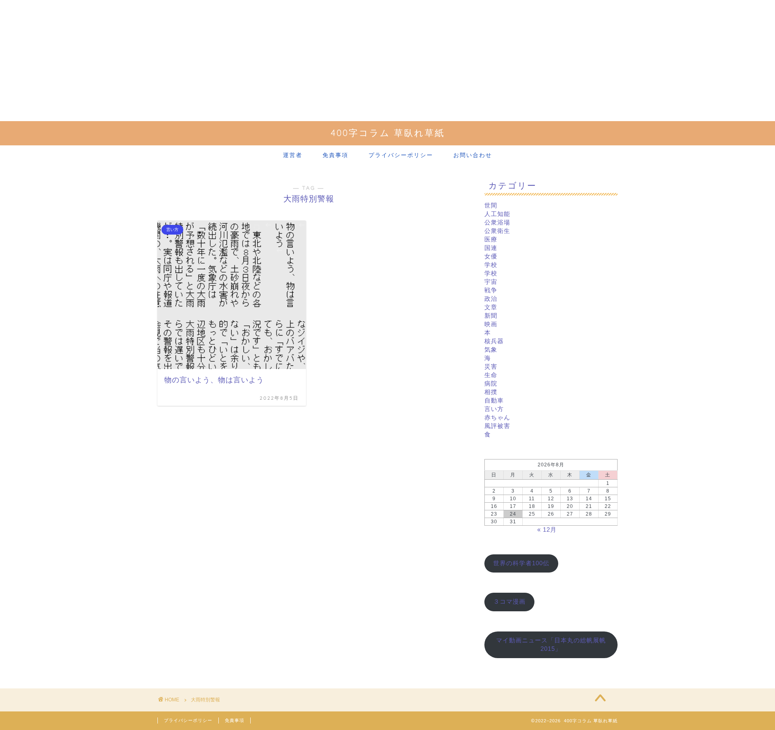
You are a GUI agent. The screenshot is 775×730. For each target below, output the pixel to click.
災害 (490, 366)
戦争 (490, 290)
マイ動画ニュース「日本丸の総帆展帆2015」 (551, 644)
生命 (490, 374)
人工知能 (497, 213)
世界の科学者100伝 (521, 563)
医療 (490, 239)
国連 (490, 247)
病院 (490, 383)
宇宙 (490, 281)
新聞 (490, 315)
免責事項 (335, 155)
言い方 (494, 408)
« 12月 (547, 529)
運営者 (292, 155)
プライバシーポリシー (401, 155)
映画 (490, 324)
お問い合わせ (472, 155)
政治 (490, 298)
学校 (490, 264)
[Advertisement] (387, 60)
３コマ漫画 (509, 601)
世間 (490, 205)
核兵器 (494, 341)
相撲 (490, 391)
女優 (490, 256)
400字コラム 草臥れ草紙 (388, 132)
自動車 (494, 400)
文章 (490, 307)
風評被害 (497, 425)
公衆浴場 (497, 222)
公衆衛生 (497, 230)
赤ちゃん (497, 417)
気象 (490, 349)
